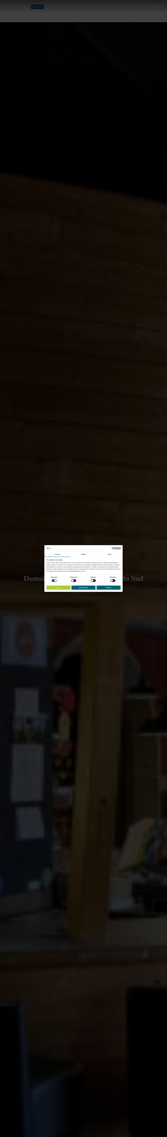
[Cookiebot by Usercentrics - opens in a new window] (113, 548)
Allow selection (83, 587)
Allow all (108, 587)
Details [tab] (83, 554)
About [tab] (110, 554)
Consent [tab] (57, 554)
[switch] (73, 580)
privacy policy (73, 571)
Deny (58, 587)
